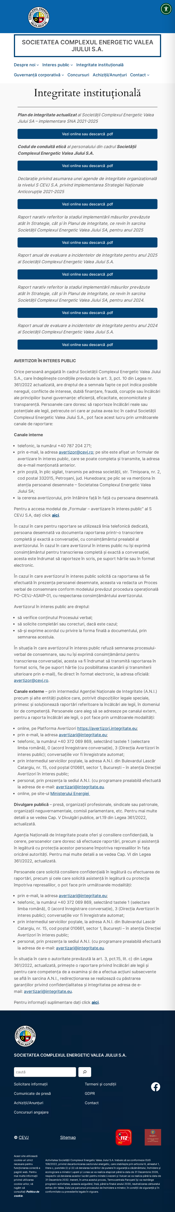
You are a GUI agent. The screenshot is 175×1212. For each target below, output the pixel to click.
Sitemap (68, 1137)
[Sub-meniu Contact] (148, 75)
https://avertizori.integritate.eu (107, 728)
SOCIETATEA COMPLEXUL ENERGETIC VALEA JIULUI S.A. (87, 46)
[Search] (84, 1072)
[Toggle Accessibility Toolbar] (166, 8)
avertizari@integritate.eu (83, 734)
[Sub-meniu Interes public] (71, 65)
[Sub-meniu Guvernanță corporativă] (63, 75)
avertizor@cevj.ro (76, 451)
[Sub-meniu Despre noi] (37, 65)
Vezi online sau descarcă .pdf (87, 134)
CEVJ (24, 1137)
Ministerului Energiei (70, 793)
